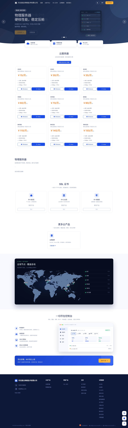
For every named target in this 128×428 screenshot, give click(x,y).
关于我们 (83, 384)
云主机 (100, 384)
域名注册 (101, 396)
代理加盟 (101, 417)
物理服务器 (48, 387)
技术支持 (101, 414)
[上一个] (3, 22)
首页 (41, 2)
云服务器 (48, 384)
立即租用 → (20, 31)
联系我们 (68, 2)
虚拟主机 (101, 393)
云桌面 (100, 387)
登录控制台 (109, 2)
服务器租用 (102, 399)
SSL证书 (101, 390)
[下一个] (124, 22)
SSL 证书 (55, 2)
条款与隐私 (84, 390)
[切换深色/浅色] (97, 2)
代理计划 (101, 405)
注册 (102, 2)
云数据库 (62, 2)
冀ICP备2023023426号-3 (95, 425)
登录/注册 (83, 393)
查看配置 (32, 31)
